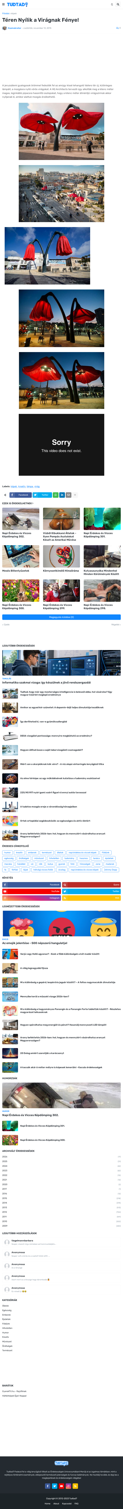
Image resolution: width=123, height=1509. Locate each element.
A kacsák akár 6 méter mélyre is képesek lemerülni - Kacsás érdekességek (61, 1067)
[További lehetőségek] (75, 495)
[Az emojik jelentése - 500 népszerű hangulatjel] (61, 923)
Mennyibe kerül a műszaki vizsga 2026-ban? (44, 996)
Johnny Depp (110, 869)
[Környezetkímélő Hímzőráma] (61, 556)
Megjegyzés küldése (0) (61, 617)
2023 (61, 1170)
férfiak (15, 869)
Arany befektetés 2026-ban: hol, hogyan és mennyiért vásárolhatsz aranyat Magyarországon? (62, 835)
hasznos (84, 858)
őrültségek (24, 858)
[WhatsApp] (55, 495)
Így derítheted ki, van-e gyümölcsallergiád (43, 721)
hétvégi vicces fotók (43, 869)
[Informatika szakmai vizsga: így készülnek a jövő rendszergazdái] (61, 663)
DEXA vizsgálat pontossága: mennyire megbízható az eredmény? (56, 735)
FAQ (76, 1503)
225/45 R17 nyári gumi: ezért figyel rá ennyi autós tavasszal (53, 792)
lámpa (30, 486)
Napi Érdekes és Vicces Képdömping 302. (16, 535)
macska (8, 864)
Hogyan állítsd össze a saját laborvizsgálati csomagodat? (51, 750)
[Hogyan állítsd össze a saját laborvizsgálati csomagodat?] (10, 750)
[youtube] (61, 1486)
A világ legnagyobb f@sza (34, 968)
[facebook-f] (47, 1486)
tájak (25, 869)
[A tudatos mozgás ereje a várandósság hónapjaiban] (10, 807)
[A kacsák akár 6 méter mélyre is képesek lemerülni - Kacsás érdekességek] (10, 1067)
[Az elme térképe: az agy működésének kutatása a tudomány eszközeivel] (10, 778)
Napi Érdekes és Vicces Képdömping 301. (98, 535)
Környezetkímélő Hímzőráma (61, 570)
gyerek (61, 864)
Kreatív (5, 1337)
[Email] (68, 495)
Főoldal (5, 14)
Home (47, 1503)
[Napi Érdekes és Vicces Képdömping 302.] (20, 519)
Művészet (7, 1341)
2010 (61, 1221)
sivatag (61, 869)
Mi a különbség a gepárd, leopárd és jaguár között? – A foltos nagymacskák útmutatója (67, 982)
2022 (61, 1175)
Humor (5, 1332)
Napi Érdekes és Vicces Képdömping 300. (16, 606)
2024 (61, 1166)
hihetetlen (54, 858)
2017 (61, 1189)
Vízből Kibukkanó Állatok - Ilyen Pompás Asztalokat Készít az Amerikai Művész (59, 536)
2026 (61, 1156)
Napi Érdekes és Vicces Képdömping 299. (57, 606)
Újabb (6, 625)
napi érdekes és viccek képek (82, 852)
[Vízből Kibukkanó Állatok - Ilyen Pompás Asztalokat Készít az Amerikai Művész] (61, 519)
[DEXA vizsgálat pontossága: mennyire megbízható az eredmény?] (10, 736)
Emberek (6, 1315)
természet (47, 852)
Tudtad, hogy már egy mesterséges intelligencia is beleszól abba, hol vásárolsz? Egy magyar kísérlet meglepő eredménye (66, 693)
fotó (72, 864)
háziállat (21, 864)
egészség (9, 858)
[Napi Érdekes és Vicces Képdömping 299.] (61, 590)
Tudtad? (73, 1498)
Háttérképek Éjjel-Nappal (14, 1396)
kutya (50, 864)
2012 (61, 1212)
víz (32, 864)
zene (98, 864)
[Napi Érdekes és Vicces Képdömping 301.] (102, 519)
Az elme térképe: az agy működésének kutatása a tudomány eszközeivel (60, 778)
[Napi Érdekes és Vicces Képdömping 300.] (20, 590)
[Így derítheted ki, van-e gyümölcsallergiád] (10, 722)
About (56, 1503)
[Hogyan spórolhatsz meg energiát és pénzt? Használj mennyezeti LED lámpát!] (10, 1025)
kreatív (21, 486)
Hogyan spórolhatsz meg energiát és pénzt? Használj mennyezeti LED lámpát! (63, 1024)
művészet (39, 858)
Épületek (6, 1319)
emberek (32, 852)
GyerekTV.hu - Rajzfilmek (14, 1391)
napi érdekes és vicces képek (85, 869)
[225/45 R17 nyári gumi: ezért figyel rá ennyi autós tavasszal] (10, 793)
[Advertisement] (61, 59)
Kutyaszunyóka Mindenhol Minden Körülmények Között (101, 572)
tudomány (69, 858)
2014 (61, 1203)
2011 (61, 1216)
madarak (110, 864)
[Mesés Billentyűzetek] (20, 556)
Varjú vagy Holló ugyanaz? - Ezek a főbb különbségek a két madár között (59, 954)
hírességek (85, 864)
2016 (61, 1193)
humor (7, 852)
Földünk (105, 852)
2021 (61, 1179)
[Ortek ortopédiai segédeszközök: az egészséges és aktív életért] (10, 821)
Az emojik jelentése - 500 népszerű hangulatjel (34, 943)
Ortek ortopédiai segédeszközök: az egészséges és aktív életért (55, 820)
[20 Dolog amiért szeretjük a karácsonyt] (10, 1053)
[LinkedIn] (62, 495)
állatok (60, 852)
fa (5, 869)
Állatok (5, 1306)
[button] (3, 4)
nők (40, 864)
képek (14, 14)
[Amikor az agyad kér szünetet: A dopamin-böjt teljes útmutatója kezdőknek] (10, 707)
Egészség (6, 1310)
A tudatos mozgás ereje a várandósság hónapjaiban (48, 806)
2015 (61, 1198)
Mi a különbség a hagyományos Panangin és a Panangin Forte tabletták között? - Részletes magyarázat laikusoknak (70, 1011)
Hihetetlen (7, 1328)
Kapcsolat (67, 1503)
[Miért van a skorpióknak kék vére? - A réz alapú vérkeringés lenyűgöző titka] (10, 764)
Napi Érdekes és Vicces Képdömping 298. (98, 606)
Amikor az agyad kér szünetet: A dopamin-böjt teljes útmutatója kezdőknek (62, 707)
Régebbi (115, 625)
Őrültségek (7, 1346)
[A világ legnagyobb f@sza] (10, 968)
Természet (7, 1350)
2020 (61, 1184)
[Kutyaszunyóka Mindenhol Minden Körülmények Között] (102, 556)
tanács (96, 858)
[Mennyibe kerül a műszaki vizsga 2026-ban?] (10, 996)
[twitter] (54, 1486)
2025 (61, 1161)
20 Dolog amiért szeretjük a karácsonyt (42, 1053)
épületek (109, 858)
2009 (61, 1226)
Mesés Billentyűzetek (15, 570)
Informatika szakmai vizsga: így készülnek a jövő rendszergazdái (46, 682)
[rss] (75, 1486)
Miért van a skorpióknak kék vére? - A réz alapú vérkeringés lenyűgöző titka (62, 764)
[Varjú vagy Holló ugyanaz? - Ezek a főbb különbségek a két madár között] (10, 954)
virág (37, 486)
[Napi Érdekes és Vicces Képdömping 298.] (102, 590)
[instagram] (68, 1486)
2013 (61, 1207)
